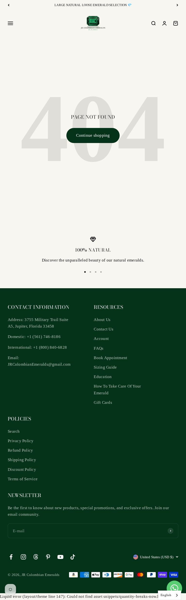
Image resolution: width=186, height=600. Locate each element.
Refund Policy (20, 450)
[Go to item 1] (85, 272)
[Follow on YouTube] (60, 557)
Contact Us (103, 329)
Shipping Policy (22, 459)
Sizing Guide (105, 367)
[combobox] (169, 595)
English (166, 595)
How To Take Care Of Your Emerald (117, 389)
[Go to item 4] (101, 272)
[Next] (177, 5)
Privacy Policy (21, 441)
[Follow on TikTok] (73, 557)
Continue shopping (93, 135)
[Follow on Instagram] (23, 557)
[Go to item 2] (90, 272)
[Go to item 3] (95, 272)
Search (14, 431)
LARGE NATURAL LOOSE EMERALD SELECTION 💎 (93, 5)
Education (103, 376)
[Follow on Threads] (35, 557)
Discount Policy (22, 469)
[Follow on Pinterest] (48, 557)
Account (101, 338)
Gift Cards (103, 402)
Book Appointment (110, 357)
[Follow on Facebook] (11, 557)
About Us (102, 319)
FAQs (98, 348)
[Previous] (8, 5)
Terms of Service (23, 479)
